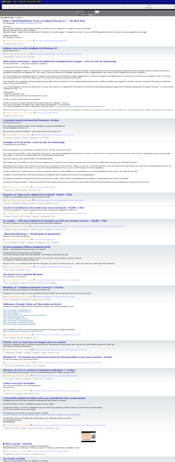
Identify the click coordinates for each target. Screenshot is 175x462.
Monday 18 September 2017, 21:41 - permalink (18, 113)
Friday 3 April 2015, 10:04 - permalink (16, 451)
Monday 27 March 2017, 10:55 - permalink (17, 187)
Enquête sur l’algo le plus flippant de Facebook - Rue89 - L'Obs (37, 194)
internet (24, 203)
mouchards (14, 242)
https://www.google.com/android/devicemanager (19, 324)
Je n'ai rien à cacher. (14, 458)
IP (22, 216)
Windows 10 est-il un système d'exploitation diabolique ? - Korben (39, 370)
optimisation (20, 366)
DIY (6, 270)
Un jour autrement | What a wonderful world (26, 247)
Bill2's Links (6, 2)
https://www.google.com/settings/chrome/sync (19, 322)
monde (23, 428)
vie (21, 44)
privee (20, 17)
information (14, 283)
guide (18, 379)
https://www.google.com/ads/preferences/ (17, 310)
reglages (29, 338)
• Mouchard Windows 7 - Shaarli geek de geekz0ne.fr (31, 234)
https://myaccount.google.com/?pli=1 (16, 319)
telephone (34, 138)
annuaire (8, 138)
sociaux (57, 229)
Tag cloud (22, 2)
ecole (15, 229)
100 (92, 11)
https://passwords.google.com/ (13, 317)
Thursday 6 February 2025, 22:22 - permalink (18, 41)
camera (7, 216)
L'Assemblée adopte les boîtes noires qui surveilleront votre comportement (44, 398)
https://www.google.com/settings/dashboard (18, 321)
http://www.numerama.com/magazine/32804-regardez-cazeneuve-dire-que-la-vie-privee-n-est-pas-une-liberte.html (41, 415)
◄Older (83, 15)
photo (44, 352)
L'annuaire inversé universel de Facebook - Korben (31, 120)
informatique (9, 57)
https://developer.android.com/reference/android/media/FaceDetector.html (79, 106)
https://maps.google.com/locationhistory (17, 312)
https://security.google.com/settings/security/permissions (22, 331)
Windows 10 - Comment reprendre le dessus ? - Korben (33, 287)
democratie (9, 190)
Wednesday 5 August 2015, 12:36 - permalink (18, 362)
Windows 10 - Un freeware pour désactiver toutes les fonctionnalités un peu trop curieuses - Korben (57, 357)
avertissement (10, 352)
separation (21, 270)
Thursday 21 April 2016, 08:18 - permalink (17, 213)
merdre (16, 428)
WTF (47, 138)
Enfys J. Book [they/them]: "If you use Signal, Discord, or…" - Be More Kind (44, 21)
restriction (39, 428)
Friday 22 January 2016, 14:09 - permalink (17, 239)
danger (7, 203)
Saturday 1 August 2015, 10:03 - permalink (17, 376)
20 (85, 11)
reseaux (49, 229)
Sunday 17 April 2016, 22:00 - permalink (16, 226)
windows (32, 57)
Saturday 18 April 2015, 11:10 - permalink (17, 390)
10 (6, 242)
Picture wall (31, 2)
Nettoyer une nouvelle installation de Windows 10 (30, 48)
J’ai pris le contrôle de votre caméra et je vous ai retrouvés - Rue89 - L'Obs (43, 207)
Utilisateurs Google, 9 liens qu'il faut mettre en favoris (32, 304)
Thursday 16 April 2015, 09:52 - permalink (17, 425)
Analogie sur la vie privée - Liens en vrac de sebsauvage (34, 142)
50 (89, 11)
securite (33, 190)
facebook (17, 138)
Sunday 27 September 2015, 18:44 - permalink (18, 280)
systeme (39, 283)
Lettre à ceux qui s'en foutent (19, 383)
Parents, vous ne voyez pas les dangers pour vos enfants (34, 342)
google (7, 44)
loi (14, 394)
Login (15, 2)
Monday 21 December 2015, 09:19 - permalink (18, 267)
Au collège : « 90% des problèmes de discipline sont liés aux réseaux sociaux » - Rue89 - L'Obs (55, 221)
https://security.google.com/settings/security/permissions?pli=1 (25, 315)
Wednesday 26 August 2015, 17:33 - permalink (18, 296)
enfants (28, 352)
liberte (18, 190)
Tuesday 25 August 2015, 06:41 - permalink (18, 334)
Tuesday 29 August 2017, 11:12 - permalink (17, 135)
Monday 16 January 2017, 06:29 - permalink (18, 200)
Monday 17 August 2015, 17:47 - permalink (17, 349)
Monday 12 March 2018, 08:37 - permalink (17, 54)
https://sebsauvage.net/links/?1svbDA (29, 23)
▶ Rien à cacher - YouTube (17, 443)
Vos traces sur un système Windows (23, 274)
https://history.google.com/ (12, 313)
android (7, 116)
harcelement (24, 229)
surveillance (46, 216)
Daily (39, 2)
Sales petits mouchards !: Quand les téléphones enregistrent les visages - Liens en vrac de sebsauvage (59, 61)
